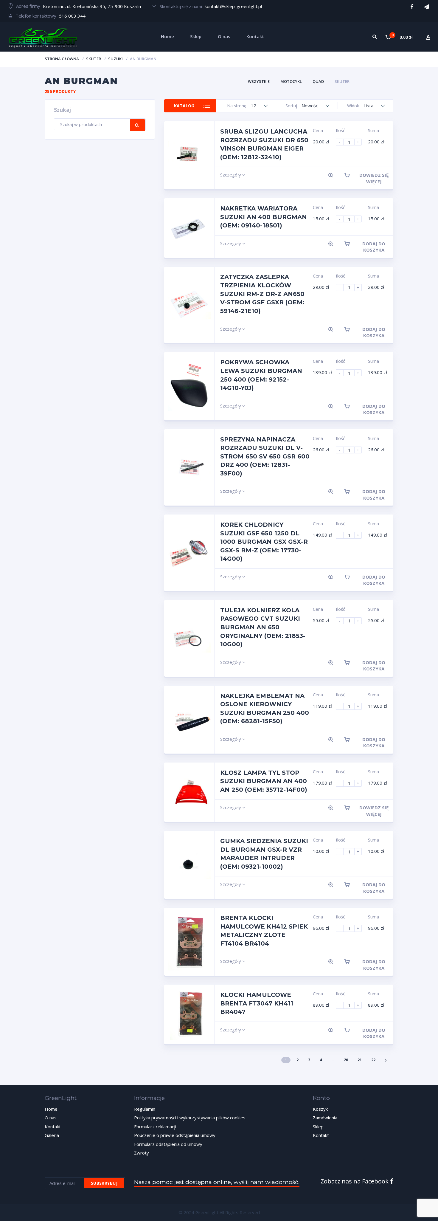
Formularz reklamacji (155, 1126)
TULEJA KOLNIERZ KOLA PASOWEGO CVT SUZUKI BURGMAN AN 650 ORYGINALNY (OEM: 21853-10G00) (262, 627)
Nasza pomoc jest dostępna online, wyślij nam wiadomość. (216, 1182)
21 (360, 1059)
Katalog (184, 106)
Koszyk (320, 1109)
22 (373, 1059)
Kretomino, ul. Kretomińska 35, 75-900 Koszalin (92, 6)
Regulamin (144, 1109)
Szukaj (137, 125)
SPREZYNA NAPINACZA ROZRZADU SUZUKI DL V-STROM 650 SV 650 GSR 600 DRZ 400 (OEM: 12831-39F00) (265, 456)
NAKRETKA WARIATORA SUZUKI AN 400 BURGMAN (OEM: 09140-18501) (263, 217)
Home (51, 1109)
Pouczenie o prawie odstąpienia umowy (174, 1135)
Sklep (318, 1126)
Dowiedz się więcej (374, 178)
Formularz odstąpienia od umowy (168, 1144)
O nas (51, 1118)
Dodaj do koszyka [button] (373, 247)
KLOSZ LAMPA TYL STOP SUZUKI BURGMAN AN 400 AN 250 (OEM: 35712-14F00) (263, 781)
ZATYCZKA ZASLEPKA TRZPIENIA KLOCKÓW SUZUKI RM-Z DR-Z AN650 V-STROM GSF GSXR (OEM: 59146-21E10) (262, 293)
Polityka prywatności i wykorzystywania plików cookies (190, 1118)
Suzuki (115, 58)
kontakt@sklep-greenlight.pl (233, 6)
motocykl (291, 81)
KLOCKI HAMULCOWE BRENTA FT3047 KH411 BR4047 (256, 1003)
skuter (93, 58)
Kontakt (53, 1126)
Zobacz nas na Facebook (355, 1181)
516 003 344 (72, 16)
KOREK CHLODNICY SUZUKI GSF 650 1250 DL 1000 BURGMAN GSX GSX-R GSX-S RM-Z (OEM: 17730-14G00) (264, 541)
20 (346, 1059)
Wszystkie (259, 81)
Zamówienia (325, 1118)
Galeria (52, 1135)
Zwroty (141, 1153)
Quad (318, 81)
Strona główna (62, 58)
